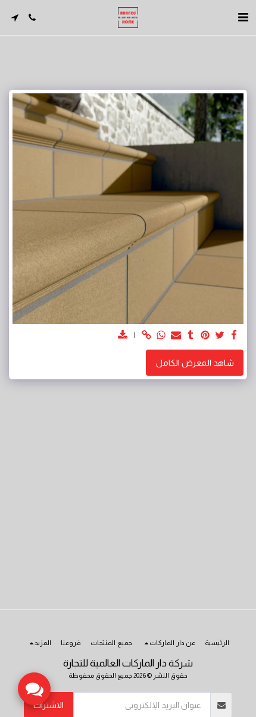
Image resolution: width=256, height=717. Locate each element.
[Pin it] (205, 335)
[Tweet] (219, 335)
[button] (243, 17)
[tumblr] (190, 335)
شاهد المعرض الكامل (195, 362)
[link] (147, 335)
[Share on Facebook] (234, 335)
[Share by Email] (176, 335)
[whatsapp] (161, 335)
